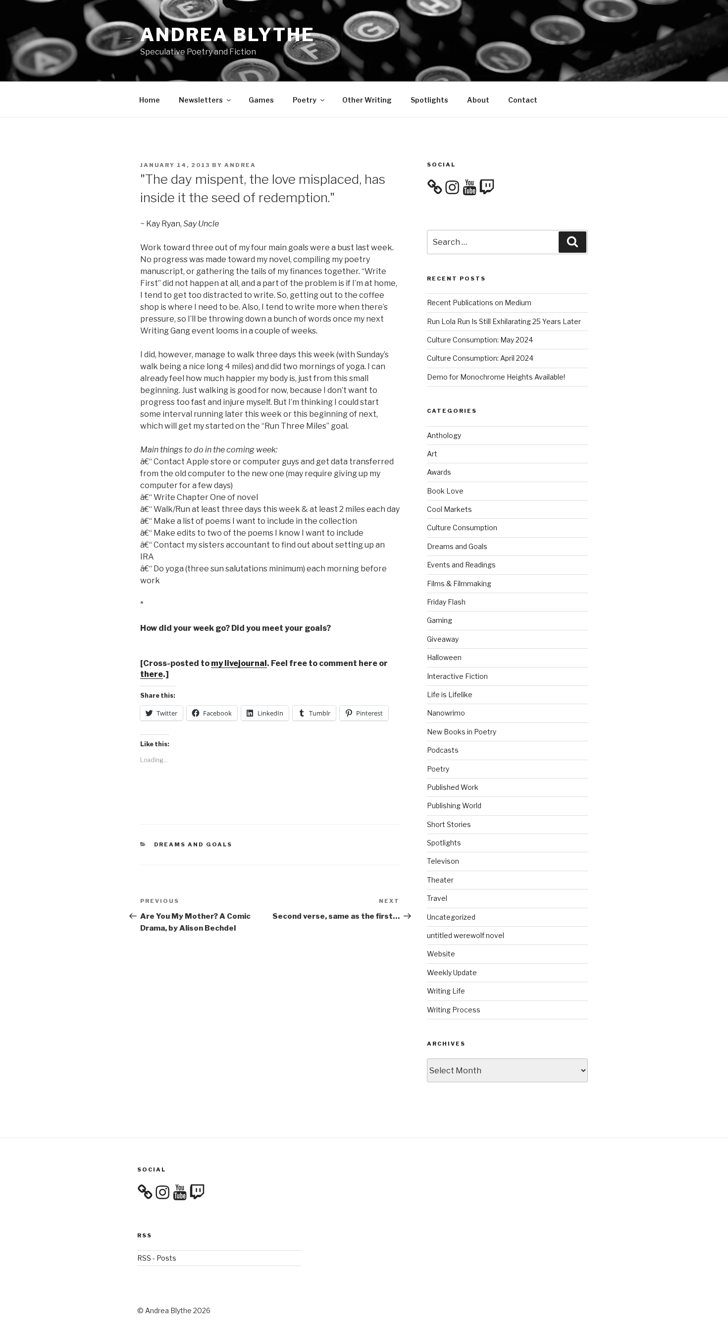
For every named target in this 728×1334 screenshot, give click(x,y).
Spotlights (429, 100)
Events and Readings (461, 564)
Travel (437, 898)
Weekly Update (452, 972)
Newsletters (201, 100)
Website (441, 953)
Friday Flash (446, 602)
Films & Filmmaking (459, 583)
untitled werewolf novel (465, 935)
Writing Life (446, 991)
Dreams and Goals (193, 844)
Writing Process (453, 1009)
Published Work (452, 787)
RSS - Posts (156, 1258)
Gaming (439, 620)
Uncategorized (451, 917)
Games (261, 100)
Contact (522, 100)
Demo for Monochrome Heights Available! (496, 377)
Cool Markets (449, 509)
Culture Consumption (462, 527)
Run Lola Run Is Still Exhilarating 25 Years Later (504, 321)
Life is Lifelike (449, 694)
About (478, 100)
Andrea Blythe (227, 35)
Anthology (444, 435)
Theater (440, 880)
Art (432, 453)
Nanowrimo (446, 713)
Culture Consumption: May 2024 (480, 339)
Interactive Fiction (457, 676)
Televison (443, 861)
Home (149, 100)
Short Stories (449, 824)
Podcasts (443, 750)
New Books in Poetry (461, 731)
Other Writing (367, 100)
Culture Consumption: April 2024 (480, 358)
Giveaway (443, 639)
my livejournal (239, 663)
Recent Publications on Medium (479, 302)
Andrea (240, 165)
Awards (439, 472)
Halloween (444, 657)
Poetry (304, 100)
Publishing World (454, 805)
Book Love (445, 491)
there (151, 674)
